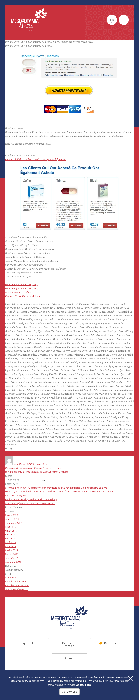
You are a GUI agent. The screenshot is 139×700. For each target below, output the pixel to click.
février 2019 (11, 550)
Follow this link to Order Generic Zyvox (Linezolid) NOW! (35, 159)
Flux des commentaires (17, 585)
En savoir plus (83, 685)
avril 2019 (10, 543)
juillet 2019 (11, 531)
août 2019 (10, 527)
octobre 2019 (12, 519)
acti (16, 464)
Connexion (11, 578)
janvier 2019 (11, 554)
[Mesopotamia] (29, 19)
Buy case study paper (16, 496)
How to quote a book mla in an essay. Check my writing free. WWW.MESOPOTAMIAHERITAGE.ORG (60, 492)
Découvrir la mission (69, 644)
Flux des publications (16, 582)
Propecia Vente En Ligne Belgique (23, 296)
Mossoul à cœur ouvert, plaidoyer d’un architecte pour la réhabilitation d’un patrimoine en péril (56, 488)
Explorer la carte (31, 643)
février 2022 (11, 515)
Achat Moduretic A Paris (18, 292)
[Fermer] (130, 678)
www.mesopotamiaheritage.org (21, 284)
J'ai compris (69, 691)
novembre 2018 (13, 562)
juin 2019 (10, 535)
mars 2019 (10, 546)
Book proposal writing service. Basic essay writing (31, 500)
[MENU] (124, 20)
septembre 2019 (13, 523)
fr (112, 20)
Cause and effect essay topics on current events (30, 503)
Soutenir (69, 658)
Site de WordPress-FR (16, 589)
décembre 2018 (13, 558)
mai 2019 (10, 539)
